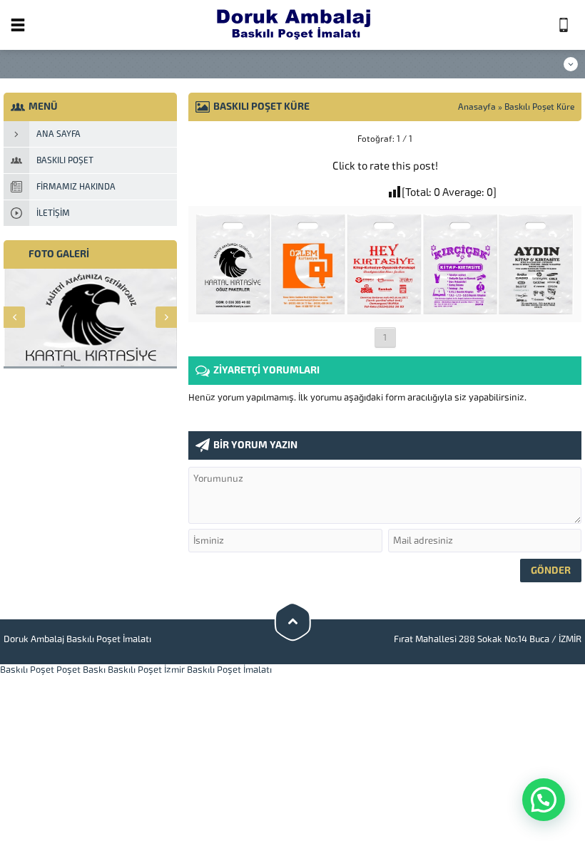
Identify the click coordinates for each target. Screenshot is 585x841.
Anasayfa (477, 107)
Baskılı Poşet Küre (539, 107)
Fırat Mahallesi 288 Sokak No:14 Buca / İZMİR (487, 639)
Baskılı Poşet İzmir (146, 669)
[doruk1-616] (385, 309)
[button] (543, 799)
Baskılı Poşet (27, 669)
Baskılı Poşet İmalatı (229, 669)
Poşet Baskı (81, 669)
